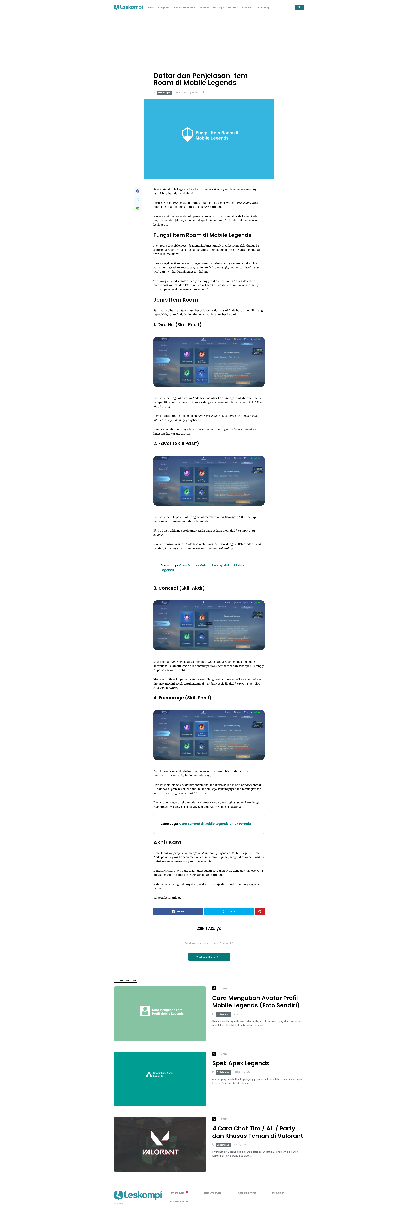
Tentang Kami (177, 1192)
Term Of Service (212, 1192)
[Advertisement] (209, 39)
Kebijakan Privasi (247, 1192)
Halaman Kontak (178, 1201)
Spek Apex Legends (240, 1063)
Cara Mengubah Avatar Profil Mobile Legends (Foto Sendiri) (256, 1001)
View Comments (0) (207, 956)
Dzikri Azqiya (164, 93)
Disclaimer (278, 1192)
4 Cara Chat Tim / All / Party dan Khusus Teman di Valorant (257, 1132)
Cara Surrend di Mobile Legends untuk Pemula (215, 824)
